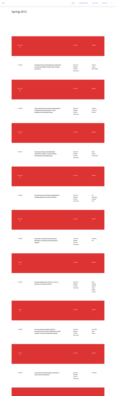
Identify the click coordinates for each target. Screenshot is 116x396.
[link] (112, 3)
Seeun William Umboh (94, 289)
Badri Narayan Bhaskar (94, 284)
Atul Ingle (94, 329)
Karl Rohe (94, 372)
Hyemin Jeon (95, 155)
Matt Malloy (95, 69)
